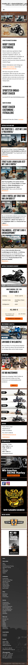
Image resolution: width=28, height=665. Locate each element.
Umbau (7, 12)
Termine (4, 611)
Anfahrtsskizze (6, 437)
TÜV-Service (5, 605)
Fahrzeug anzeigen (14, 318)
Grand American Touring (8, 566)
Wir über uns (5, 619)
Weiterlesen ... (5, 156)
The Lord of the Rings (7, 580)
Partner (4, 624)
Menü (8, 9)
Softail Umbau (6, 584)
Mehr (13, 385)
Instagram (5, 635)
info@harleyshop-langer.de (9, 68)
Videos (4, 572)
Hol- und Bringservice (7, 609)
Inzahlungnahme (6, 603)
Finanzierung (5, 602)
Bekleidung (5, 593)
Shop (4, 621)
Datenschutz (5, 628)
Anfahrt (4, 623)
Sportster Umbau (6, 581)
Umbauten (5, 571)
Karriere (4, 620)
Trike (3, 418)
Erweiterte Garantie (7, 610)
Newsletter (5, 613)
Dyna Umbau (5, 582)
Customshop (5, 578)
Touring (4, 405)
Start (3, 12)
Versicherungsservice (7, 606)
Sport (3, 392)
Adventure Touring (7, 567)
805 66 (10, 66)
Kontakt (4, 625)
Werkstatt (5, 595)
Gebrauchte (5, 570)
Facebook (5, 634)
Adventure (4, 412)
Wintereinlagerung (7, 607)
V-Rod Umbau (6, 586)
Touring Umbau (6, 585)
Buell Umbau (5, 588)
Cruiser (4, 399)
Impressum (5, 627)
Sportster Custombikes (15, 12)
